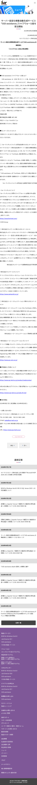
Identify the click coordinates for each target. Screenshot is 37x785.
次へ (25, 445)
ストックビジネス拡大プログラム (10, 652)
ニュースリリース (18, 436)
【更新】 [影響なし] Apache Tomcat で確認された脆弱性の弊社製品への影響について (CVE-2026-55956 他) (18, 521)
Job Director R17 (6, 639)
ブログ (3, 760)
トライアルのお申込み (7, 683)
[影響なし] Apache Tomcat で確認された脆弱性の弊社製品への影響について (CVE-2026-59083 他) (18, 505)
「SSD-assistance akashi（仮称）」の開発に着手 (14, 567)
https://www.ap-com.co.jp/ (8, 360)
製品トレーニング (6, 706)
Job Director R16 (6, 673)
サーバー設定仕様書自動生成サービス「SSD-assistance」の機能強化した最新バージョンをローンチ (18, 536)
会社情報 (4, 739)
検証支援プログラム (7, 655)
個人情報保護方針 (6, 768)
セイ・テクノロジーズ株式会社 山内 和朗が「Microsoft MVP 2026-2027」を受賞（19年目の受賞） (18, 474)
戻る (12, 445)
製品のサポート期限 (7, 735)
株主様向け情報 (6, 747)
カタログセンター (6, 668)
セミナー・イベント (6, 703)
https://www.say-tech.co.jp (12, 430)
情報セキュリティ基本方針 (9, 773)
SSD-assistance (6, 642)
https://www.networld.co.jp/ (9, 294)
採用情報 (4, 756)
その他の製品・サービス (8, 645)
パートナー (4, 753)
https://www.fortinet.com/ (8, 218)
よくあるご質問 (5, 713)
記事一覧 (18, 623)
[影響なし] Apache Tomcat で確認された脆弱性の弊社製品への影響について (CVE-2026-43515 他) (18, 581)
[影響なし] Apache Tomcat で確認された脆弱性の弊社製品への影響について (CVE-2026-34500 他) (18, 597)
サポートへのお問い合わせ (9, 729)
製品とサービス (5, 633)
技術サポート (5, 717)
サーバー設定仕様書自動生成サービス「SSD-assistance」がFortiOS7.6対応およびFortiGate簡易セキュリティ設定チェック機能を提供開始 (18, 613)
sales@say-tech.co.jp (11, 420)
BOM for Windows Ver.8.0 (9, 636)
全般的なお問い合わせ (8, 710)
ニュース (3, 750)
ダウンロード (5, 723)
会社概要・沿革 (5, 744)
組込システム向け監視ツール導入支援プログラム (10, 663)
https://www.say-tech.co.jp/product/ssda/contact (16, 380)
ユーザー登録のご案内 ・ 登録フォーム (12, 726)
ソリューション (5, 649)
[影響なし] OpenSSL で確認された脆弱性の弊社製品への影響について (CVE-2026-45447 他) (18, 552)
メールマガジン (5, 764)
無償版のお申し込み (7, 696)
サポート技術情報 (6, 720)
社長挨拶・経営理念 (7, 742)
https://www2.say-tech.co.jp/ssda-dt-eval (13, 393)
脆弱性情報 (4, 732)
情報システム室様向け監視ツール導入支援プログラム (10, 658)
